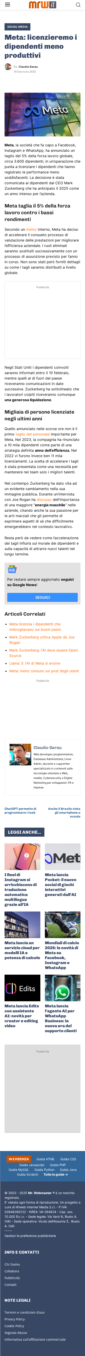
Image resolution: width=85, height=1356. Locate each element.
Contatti (11, 1284)
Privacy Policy (15, 1319)
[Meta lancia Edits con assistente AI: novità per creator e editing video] (22, 988)
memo (32, 229)
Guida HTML (45, 1159)
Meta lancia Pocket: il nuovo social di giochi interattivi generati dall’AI (60, 884)
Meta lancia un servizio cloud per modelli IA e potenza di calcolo (22, 950)
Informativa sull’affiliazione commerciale (35, 1339)
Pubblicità (12, 1278)
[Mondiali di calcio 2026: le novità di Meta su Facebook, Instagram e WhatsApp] (63, 925)
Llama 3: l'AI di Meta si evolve (34, 663)
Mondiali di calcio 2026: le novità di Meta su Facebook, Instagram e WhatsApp (62, 955)
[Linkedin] (19, 79)
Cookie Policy (14, 1326)
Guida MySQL (19, 1170)
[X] (9, 79)
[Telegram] (40, 79)
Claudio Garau (28, 66)
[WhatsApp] (29, 79)
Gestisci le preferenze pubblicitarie (30, 1236)
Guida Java (68, 1170)
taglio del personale (33, 434)
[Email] (50, 79)
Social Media (17, 27)
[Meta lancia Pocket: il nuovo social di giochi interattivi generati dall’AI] (63, 856)
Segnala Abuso (16, 1333)
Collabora (12, 1271)
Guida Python (44, 1170)
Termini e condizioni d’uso (24, 1312)
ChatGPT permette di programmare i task (20, 811)
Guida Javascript (31, 1165)
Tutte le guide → (56, 1174)
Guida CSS (68, 1159)
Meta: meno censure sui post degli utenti (44, 671)
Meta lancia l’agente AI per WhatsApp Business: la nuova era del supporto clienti (61, 1018)
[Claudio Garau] (9, 66)
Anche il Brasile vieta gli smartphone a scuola (64, 812)
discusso (45, 499)
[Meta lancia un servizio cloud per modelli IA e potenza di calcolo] (22, 925)
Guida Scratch (27, 1174)
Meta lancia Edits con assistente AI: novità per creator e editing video (22, 1016)
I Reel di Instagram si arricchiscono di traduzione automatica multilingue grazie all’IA (21, 889)
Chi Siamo (12, 1264)
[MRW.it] (42, 4)
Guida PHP (58, 1165)
